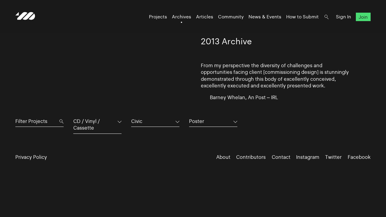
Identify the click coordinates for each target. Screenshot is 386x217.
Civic (136, 121)
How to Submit (302, 17)
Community (231, 17)
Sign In (343, 17)
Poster (196, 121)
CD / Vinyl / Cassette (86, 124)
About (223, 157)
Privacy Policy (31, 157)
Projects (158, 17)
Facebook (359, 157)
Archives (181, 17)
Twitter (333, 157)
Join (363, 17)
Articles (204, 17)
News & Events (264, 17)
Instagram (307, 157)
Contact (281, 157)
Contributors (251, 157)
